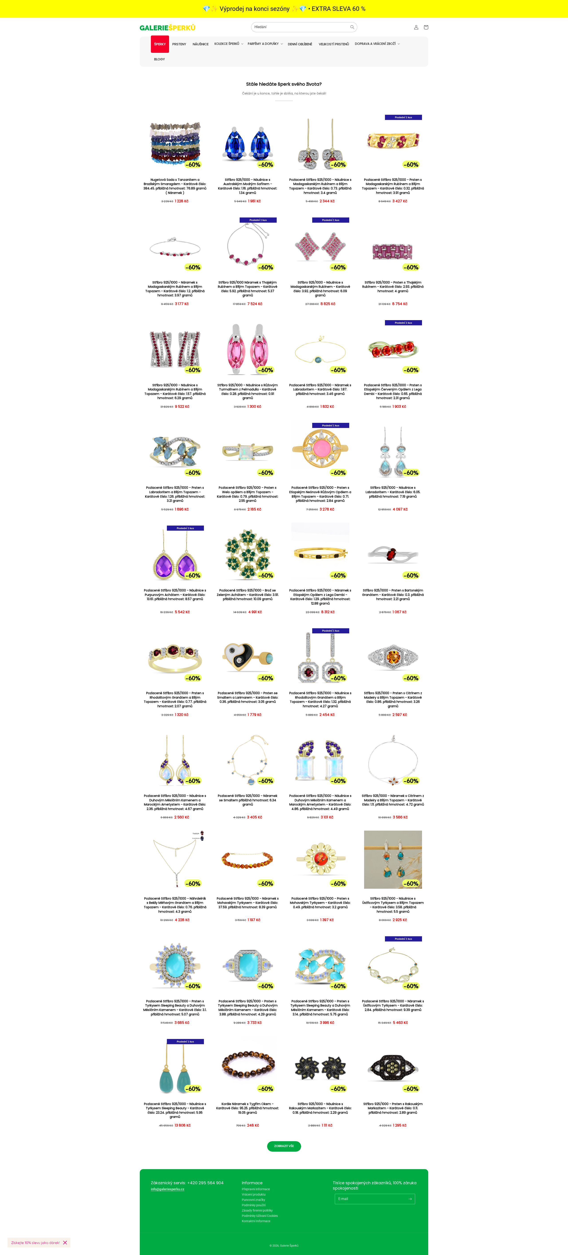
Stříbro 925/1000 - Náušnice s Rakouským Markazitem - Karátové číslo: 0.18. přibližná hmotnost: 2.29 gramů (320, 1108)
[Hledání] (352, 27)
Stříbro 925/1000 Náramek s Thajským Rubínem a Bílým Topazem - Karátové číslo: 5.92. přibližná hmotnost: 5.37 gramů (247, 289)
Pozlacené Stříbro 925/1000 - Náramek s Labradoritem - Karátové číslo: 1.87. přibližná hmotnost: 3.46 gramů (320, 389)
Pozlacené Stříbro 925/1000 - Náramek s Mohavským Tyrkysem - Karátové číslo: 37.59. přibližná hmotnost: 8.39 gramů (248, 902)
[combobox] (304, 27)
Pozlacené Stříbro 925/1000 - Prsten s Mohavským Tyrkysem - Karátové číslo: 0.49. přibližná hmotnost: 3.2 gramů (320, 902)
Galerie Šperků (289, 1245)
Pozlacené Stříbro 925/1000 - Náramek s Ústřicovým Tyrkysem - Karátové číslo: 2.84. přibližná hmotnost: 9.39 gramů (393, 1005)
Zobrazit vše (284, 1146)
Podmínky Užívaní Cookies (260, 1216)
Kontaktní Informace (256, 1221)
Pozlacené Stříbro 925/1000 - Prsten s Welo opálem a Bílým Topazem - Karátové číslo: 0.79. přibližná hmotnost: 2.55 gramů (247, 494)
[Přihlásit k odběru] (410, 1199)
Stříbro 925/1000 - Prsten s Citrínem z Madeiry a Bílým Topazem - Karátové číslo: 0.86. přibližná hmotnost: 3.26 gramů (393, 699)
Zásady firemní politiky (257, 1210)
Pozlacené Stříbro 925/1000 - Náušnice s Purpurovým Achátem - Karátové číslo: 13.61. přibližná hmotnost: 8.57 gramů (175, 594)
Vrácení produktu (254, 1194)
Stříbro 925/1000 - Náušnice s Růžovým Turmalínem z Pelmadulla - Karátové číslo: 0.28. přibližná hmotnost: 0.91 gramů (247, 391)
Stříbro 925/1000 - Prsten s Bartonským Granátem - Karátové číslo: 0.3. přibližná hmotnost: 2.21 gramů (393, 594)
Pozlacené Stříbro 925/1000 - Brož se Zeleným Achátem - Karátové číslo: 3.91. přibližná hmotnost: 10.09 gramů (248, 594)
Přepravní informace (256, 1189)
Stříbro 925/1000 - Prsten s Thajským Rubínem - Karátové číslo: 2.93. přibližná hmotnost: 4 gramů (393, 286)
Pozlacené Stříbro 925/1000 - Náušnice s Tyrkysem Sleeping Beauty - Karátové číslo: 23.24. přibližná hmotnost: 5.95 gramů (175, 1110)
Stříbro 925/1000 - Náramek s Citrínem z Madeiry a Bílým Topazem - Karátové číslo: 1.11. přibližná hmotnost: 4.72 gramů (393, 800)
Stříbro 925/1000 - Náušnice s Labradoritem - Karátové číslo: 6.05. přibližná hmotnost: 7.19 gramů (393, 492)
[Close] (65, 1242)
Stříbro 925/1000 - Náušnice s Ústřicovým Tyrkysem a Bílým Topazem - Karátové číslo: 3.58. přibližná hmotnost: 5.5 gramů (393, 905)
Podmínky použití (254, 1205)
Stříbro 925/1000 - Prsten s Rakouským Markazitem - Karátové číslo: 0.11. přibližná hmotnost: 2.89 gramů (393, 1108)
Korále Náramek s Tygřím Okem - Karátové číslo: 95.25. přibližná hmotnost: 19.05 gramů (247, 1108)
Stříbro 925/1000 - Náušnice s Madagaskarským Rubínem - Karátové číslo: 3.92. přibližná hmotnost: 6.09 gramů (320, 289)
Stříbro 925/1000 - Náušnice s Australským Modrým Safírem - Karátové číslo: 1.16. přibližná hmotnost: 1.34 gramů (247, 186)
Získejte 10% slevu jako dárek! (35, 1242)
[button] (228, 44)
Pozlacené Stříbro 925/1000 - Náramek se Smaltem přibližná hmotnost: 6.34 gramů (247, 800)
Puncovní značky (253, 1200)
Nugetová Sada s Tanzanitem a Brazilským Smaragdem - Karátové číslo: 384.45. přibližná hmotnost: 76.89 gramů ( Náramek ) (175, 186)
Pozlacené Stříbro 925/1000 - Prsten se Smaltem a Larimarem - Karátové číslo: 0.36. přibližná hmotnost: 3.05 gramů (247, 697)
